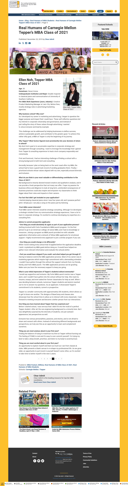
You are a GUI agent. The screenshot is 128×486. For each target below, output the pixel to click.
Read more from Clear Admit (45, 382)
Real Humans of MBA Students (42, 21)
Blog (27, 21)
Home (21, 21)
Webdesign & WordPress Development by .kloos (64, 478)
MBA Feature (32, 365)
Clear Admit (49, 39)
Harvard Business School (39, 483)
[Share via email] (29, 43)
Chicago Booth (100, 483)
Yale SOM (12, 483)
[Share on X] (23, 43)
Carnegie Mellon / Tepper (35, 369)
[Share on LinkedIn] (20, 43)
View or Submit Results (105, 326)
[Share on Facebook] (26, 43)
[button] (102, 54)
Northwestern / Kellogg (88, 483)
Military (41, 365)
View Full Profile (105, 50)
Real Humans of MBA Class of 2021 (58, 365)
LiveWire (2, 484)
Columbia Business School (25, 483)
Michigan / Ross (78, 483)
